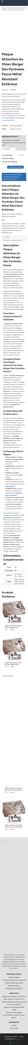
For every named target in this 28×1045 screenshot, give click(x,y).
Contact (14, 1025)
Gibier (20, 574)
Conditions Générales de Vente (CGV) (14, 980)
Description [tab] (6, 237)
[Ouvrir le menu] (24, 2)
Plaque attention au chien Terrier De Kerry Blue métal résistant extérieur (13, 827)
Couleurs (5, 125)
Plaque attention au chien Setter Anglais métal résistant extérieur (13, 627)
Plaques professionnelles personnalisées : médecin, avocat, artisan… (14, 1015)
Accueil (4, 8)
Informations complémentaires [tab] (12, 240)
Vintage (20, 576)
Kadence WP (19, 1039)
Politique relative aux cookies (14, 983)
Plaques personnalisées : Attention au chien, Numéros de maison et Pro (14, 998)
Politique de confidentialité (14, 988)
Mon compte (14, 1028)
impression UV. (10, 486)
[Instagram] (17, 1042)
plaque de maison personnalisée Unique (14, 1008)
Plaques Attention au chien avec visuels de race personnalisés (14, 1003)
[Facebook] (10, 1042)
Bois (15, 574)
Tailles (4, 129)
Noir (15, 576)
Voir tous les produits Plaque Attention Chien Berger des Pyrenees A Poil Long (12, 177)
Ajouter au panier (15, 167)
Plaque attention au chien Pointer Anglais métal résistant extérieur (13, 664)
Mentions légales (14, 977)
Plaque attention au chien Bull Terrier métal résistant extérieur (14, 790)
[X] (14, 1042)
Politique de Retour (14, 986)
